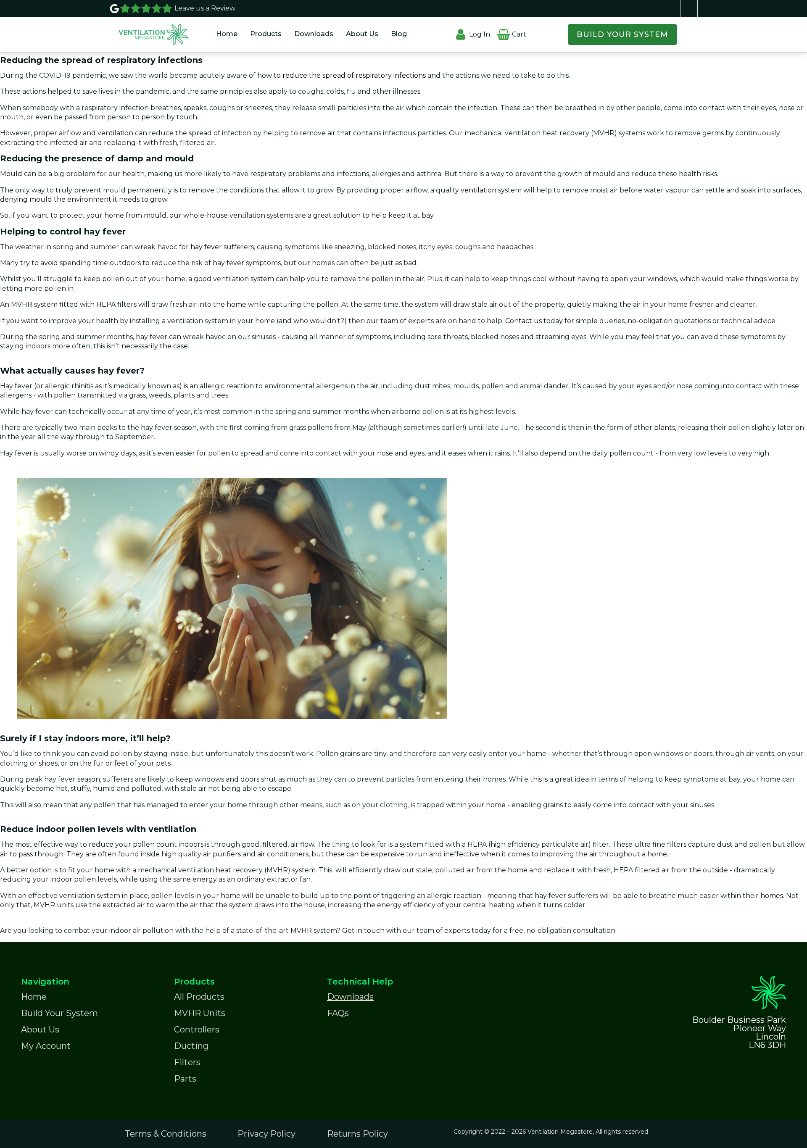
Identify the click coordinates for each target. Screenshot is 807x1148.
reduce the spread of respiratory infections (354, 75)
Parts (185, 1079)
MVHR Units (199, 1013)
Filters (187, 1062)
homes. (773, 896)
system (261, 279)
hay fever (206, 247)
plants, (665, 428)
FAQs (338, 1013)
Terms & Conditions (165, 1134)
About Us (362, 34)
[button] (266, 34)
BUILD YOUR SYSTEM (622, 34)
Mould (11, 174)
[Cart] (503, 29)
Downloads (313, 34)
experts (458, 931)
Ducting (191, 1046)
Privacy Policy (266, 1134)
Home (226, 34)
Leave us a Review (204, 8)
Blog (399, 34)
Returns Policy (357, 1134)
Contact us (523, 321)
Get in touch (363, 931)
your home (487, 805)
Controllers (196, 1029)
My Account (46, 1046)
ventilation (479, 190)
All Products (199, 997)
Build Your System (59, 1013)
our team (382, 321)
